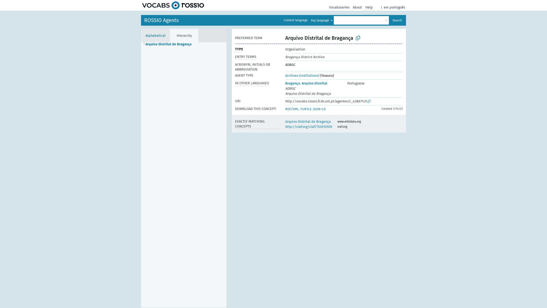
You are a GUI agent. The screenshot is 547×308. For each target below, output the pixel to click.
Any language (320, 20)
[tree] (183, 175)
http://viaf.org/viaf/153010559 (308, 127)
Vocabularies (339, 7)
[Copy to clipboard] (358, 38)
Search (397, 20)
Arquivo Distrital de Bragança (308, 122)
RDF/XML (292, 109)
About (357, 7)
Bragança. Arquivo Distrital (306, 83)
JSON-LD (319, 109)
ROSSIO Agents (161, 20)
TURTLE (306, 109)
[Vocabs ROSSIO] (173, 5)
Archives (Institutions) (302, 76)
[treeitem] (170, 44)
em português (394, 7)
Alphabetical (156, 36)
